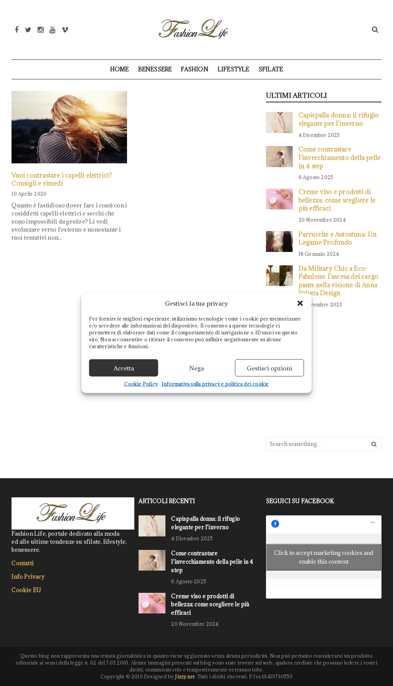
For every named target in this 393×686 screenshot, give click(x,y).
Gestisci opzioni (269, 368)
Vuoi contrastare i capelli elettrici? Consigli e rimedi (62, 179)
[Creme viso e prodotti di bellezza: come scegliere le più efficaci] (279, 199)
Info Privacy (28, 576)
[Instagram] (40, 30)
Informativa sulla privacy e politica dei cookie (215, 384)
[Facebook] (16, 30)
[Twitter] (28, 30)
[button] (300, 303)
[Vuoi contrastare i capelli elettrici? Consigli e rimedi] (69, 127)
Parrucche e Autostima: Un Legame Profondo (338, 238)
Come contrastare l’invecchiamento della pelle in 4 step (340, 157)
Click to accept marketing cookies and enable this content (323, 557)
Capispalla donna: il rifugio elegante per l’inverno (339, 119)
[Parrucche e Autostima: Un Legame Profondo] (279, 241)
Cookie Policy (141, 384)
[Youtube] (52, 30)
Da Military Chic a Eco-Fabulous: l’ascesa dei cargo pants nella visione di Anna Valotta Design (339, 280)
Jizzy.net (185, 676)
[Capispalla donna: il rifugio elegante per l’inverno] (279, 122)
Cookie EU (26, 590)
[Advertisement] (323, 371)
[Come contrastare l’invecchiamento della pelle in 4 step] (279, 156)
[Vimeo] (64, 30)
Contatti (23, 563)
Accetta (124, 368)
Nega (196, 368)
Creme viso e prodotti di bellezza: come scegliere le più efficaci (337, 200)
